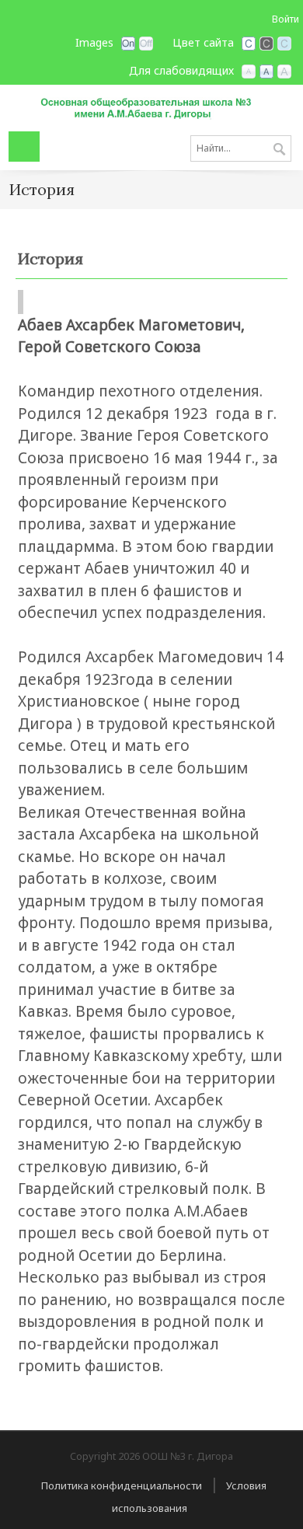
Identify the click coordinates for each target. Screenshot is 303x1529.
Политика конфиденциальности (121, 1485)
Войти (285, 19)
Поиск (279, 150)
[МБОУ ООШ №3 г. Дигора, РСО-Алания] (151, 107)
